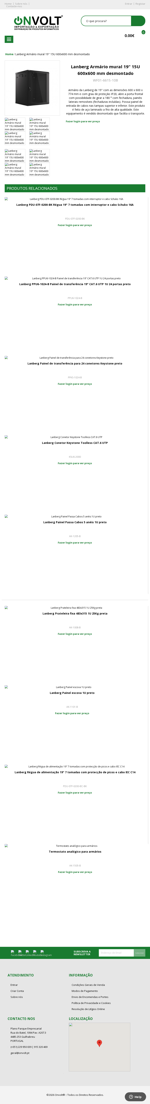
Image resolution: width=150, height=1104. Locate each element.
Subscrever (139, 953)
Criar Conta (17, 991)
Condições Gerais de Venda (88, 985)
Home (8, 3)
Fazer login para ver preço (83, 121)
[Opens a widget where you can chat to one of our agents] (135, 1097)
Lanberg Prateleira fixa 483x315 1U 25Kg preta (75, 613)
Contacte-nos (14, 6)
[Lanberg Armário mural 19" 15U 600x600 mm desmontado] (32, 88)
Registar (140, 3)
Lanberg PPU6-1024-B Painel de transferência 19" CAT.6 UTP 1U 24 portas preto (75, 284)
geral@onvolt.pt (20, 1053)
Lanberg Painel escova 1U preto (72, 693)
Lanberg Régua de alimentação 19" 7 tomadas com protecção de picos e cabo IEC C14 (75, 772)
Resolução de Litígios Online (88, 1009)
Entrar (128, 3)
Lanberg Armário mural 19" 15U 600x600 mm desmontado (52, 54)
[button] (99, 1043)
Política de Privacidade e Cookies (91, 1003)
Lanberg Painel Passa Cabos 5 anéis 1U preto (75, 522)
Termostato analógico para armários (75, 851)
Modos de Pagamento (85, 991)
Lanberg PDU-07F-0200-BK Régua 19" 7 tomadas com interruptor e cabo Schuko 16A (75, 205)
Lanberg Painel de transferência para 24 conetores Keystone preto (75, 363)
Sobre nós (21, 3)
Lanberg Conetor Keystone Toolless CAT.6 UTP (75, 443)
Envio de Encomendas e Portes (90, 997)
